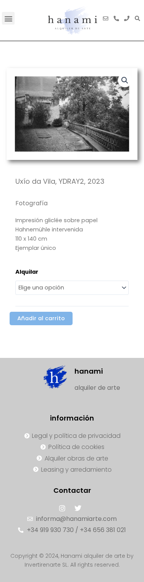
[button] (8, 18)
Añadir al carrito (41, 318)
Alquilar (26, 272)
